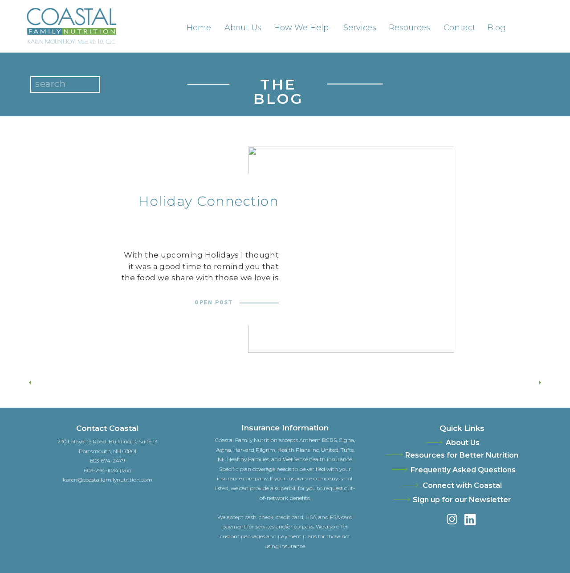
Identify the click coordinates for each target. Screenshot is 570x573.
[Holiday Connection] (351, 250)
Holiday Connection (208, 201)
